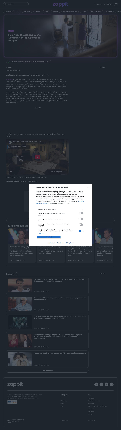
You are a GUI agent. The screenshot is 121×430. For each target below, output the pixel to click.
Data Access (60, 243)
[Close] (89, 187)
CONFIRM (49, 237)
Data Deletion (51, 243)
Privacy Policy (69, 243)
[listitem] (60, 209)
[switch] (81, 213)
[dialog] (60, 215)
